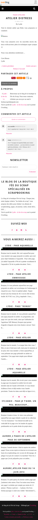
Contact (14, 514)
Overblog (33, 505)
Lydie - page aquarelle (19, 245)
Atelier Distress (19, 18)
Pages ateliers (19, 15)
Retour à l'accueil (19, 69)
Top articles (7, 514)
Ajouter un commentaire (18, 119)
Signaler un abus (22, 514)
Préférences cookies (28, 517)
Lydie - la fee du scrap (19, 105)
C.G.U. (30, 514)
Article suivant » (31, 66)
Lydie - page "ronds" (19, 306)
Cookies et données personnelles (13, 517)
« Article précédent (7, 66)
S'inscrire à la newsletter (9, 83)
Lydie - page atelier (19, 337)
